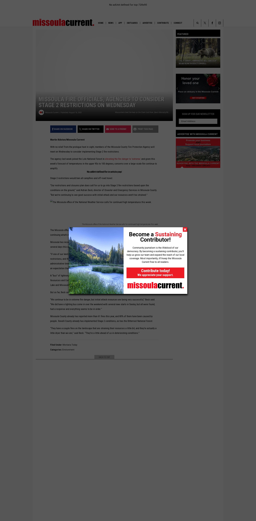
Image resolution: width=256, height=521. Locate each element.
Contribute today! (155, 272)
